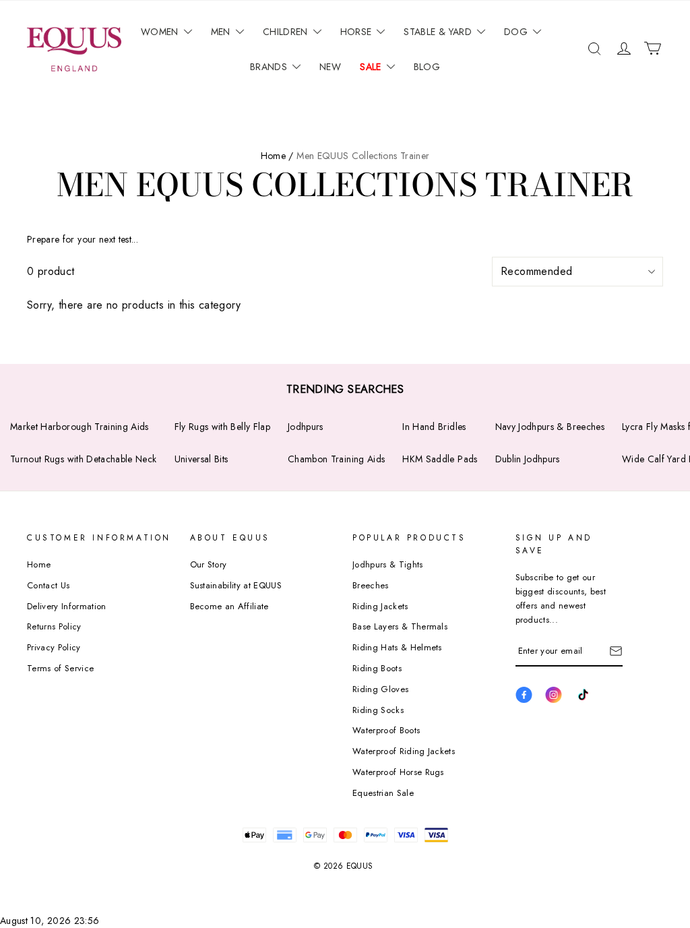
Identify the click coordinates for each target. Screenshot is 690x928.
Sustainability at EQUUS (236, 585)
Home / (277, 155)
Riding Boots (377, 668)
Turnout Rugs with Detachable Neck (83, 459)
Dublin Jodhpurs (527, 459)
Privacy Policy (54, 647)
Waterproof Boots (386, 730)
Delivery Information (66, 606)
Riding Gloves (380, 689)
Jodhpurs (305, 426)
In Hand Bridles (434, 426)
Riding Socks (378, 710)
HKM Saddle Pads (439, 459)
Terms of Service (60, 668)
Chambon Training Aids (336, 459)
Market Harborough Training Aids (79, 426)
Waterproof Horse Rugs (398, 772)
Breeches (370, 585)
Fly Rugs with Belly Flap (222, 426)
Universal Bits (201, 459)
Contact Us (48, 585)
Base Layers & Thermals (399, 626)
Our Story (208, 564)
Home (39, 564)
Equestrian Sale (383, 792)
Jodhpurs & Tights (387, 564)
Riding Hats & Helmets (397, 647)
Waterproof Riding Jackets (403, 751)
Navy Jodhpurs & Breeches (549, 426)
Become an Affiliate (229, 606)
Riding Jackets (380, 606)
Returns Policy (54, 626)
